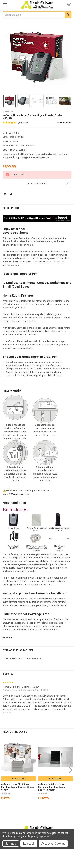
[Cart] (69, 4)
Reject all (29, 843)
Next (70, 770)
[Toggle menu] (4, 4)
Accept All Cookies (53, 843)
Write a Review (64, 122)
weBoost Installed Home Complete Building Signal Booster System (52, 787)
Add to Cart (18, 778)
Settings (10, 843)
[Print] (10, 194)
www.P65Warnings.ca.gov (16, 494)
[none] (37, 56)
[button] (37, 183)
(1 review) (23, 122)
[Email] (5, 194)
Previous (3, 770)
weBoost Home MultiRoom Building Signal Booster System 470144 (18, 787)
